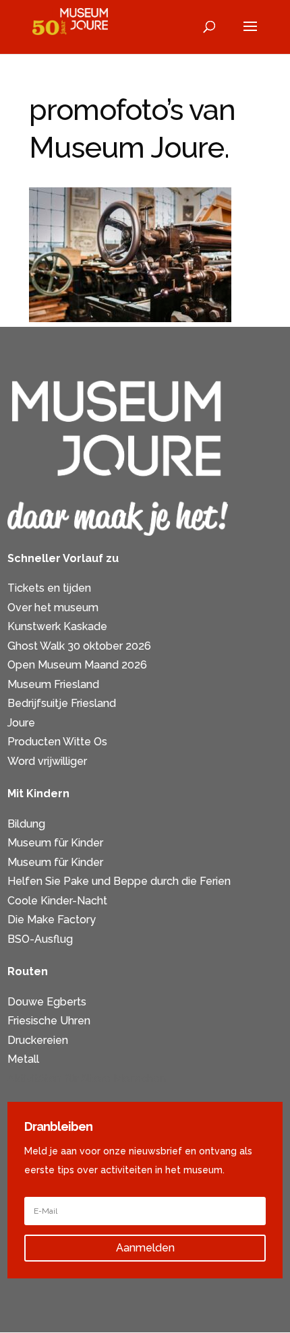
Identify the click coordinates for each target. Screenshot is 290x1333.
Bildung (26, 823)
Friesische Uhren (48, 1020)
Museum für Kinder (55, 842)
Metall (23, 1059)
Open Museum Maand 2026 (77, 664)
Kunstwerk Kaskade (57, 626)
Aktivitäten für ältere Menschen (86, 1078)
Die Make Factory (51, 919)
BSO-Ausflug (40, 939)
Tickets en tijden (49, 588)
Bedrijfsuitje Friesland (61, 703)
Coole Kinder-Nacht (57, 900)
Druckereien (37, 1040)
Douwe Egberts (46, 1001)
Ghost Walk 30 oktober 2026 (79, 646)
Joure (21, 722)
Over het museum (52, 607)
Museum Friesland (53, 684)
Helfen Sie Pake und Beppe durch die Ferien (119, 881)
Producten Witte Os (57, 741)
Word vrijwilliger (47, 761)
